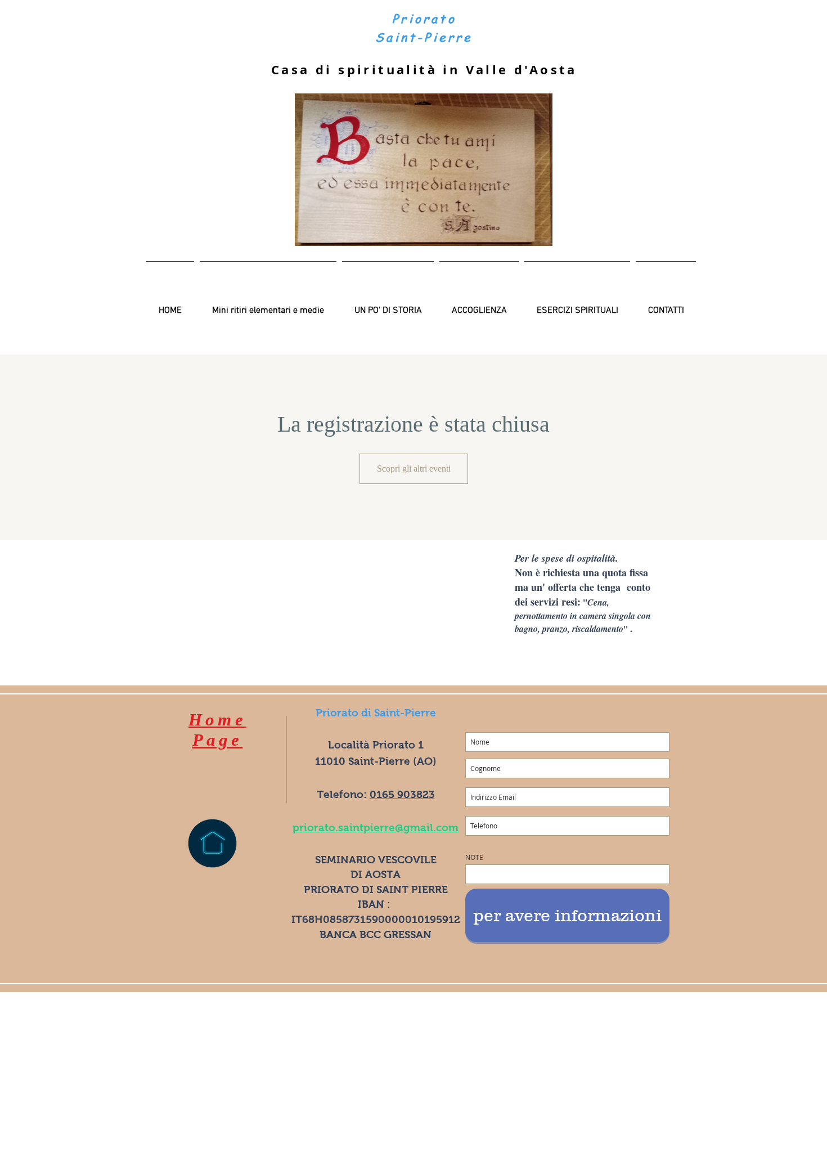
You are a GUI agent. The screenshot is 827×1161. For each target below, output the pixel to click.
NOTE (474, 857)
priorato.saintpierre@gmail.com (376, 827)
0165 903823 (402, 794)
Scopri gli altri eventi (414, 468)
